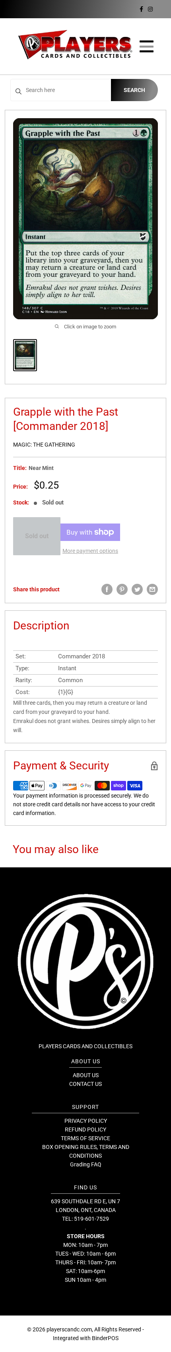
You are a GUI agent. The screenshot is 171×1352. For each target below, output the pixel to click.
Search (134, 90)
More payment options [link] (90, 551)
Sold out (37, 536)
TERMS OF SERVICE (85, 1138)
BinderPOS (105, 1338)
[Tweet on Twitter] (137, 589)
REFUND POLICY (85, 1129)
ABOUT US (86, 1075)
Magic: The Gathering (44, 444)
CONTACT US (85, 1084)
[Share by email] (152, 589)
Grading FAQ (85, 1164)
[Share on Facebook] (107, 589)
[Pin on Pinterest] (122, 589)
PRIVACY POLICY (85, 1121)
